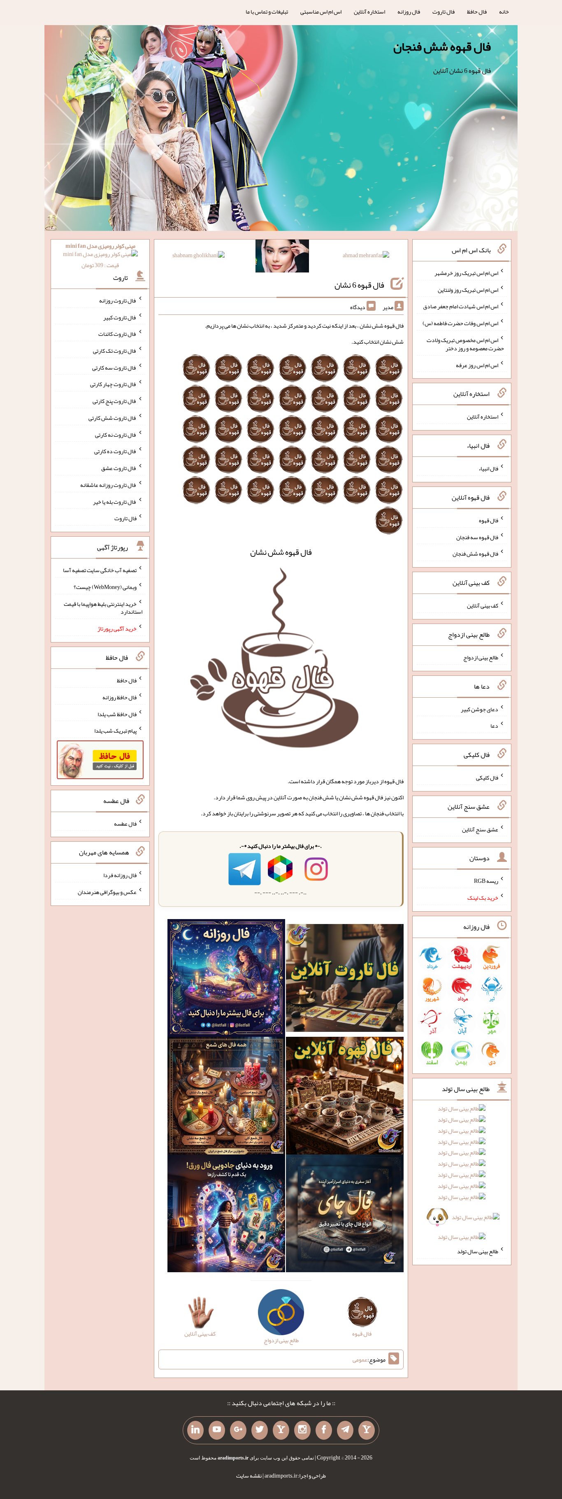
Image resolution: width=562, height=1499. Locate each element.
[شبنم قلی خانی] (198, 257)
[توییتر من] (259, 1430)
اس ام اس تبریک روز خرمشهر (466, 273)
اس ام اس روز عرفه (477, 364)
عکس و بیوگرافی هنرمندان (107, 892)
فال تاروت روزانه (118, 300)
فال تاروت (443, 11)
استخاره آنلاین (369, 11)
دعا (494, 725)
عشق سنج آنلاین (480, 829)
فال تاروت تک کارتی (115, 350)
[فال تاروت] (345, 979)
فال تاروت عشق (119, 468)
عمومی (360, 1359)
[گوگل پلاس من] (238, 1430)
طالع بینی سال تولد (477, 1251)
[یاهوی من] (366, 1430)
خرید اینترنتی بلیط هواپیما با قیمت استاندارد (103, 607)
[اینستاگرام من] (302, 1430)
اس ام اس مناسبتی (320, 11)
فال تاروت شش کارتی (112, 418)
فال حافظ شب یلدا (117, 713)
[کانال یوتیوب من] (217, 1430)
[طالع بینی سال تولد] (462, 1175)
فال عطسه (125, 823)
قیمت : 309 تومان (100, 255)
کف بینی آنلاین (482, 605)
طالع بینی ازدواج (480, 657)
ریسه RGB (486, 881)
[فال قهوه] (345, 1097)
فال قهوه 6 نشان (359, 285)
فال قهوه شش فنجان (442, 46)
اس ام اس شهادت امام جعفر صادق (460, 306)
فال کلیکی (487, 777)
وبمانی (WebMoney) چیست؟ (105, 587)
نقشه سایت (249, 1475)
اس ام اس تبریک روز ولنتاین (468, 289)
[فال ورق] (226, 1215)
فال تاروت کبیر (120, 317)
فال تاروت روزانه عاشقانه (108, 485)
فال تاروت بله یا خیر (115, 501)
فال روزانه (408, 11)
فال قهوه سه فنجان (477, 536)
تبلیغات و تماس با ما (267, 11)
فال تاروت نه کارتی (116, 434)
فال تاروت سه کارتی (114, 367)
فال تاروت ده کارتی (115, 451)
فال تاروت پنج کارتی (115, 401)
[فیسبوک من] (324, 1430)
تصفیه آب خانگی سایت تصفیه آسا (100, 570)
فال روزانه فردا (120, 875)
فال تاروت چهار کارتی (113, 384)
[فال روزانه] (226, 979)
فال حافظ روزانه (119, 697)
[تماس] (281, 1430)
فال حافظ (477, 11)
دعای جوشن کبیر (479, 709)
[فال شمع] (226, 1097)
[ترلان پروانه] (282, 257)
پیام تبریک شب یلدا (115, 730)
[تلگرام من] (345, 1430)
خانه (504, 11)
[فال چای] (345, 1215)
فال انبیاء (488, 468)
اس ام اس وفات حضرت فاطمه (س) (460, 323)
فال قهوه (488, 520)
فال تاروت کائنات (117, 334)
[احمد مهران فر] (366, 257)
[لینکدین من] (195, 1430)
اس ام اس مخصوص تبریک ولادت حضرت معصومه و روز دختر (465, 344)
